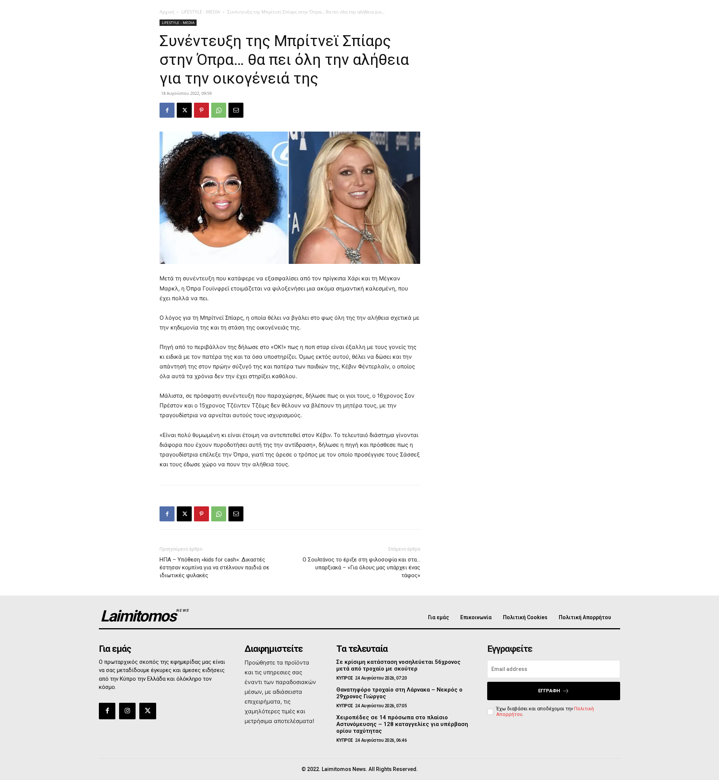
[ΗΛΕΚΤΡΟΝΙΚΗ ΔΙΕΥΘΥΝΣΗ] (235, 110)
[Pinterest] (201, 110)
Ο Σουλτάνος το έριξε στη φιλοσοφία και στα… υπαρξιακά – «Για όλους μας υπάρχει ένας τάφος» (361, 567)
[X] (184, 110)
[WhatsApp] (218, 110)
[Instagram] (127, 711)
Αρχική (167, 12)
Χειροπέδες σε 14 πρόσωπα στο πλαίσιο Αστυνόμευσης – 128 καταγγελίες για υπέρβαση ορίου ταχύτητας (402, 724)
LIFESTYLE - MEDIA (200, 12)
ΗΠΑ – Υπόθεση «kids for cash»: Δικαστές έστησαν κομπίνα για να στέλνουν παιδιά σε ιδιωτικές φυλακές (214, 567)
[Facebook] (167, 110)
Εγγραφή (549, 690)
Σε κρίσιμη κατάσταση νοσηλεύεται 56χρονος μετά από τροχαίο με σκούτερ (398, 665)
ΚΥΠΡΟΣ (344, 678)
